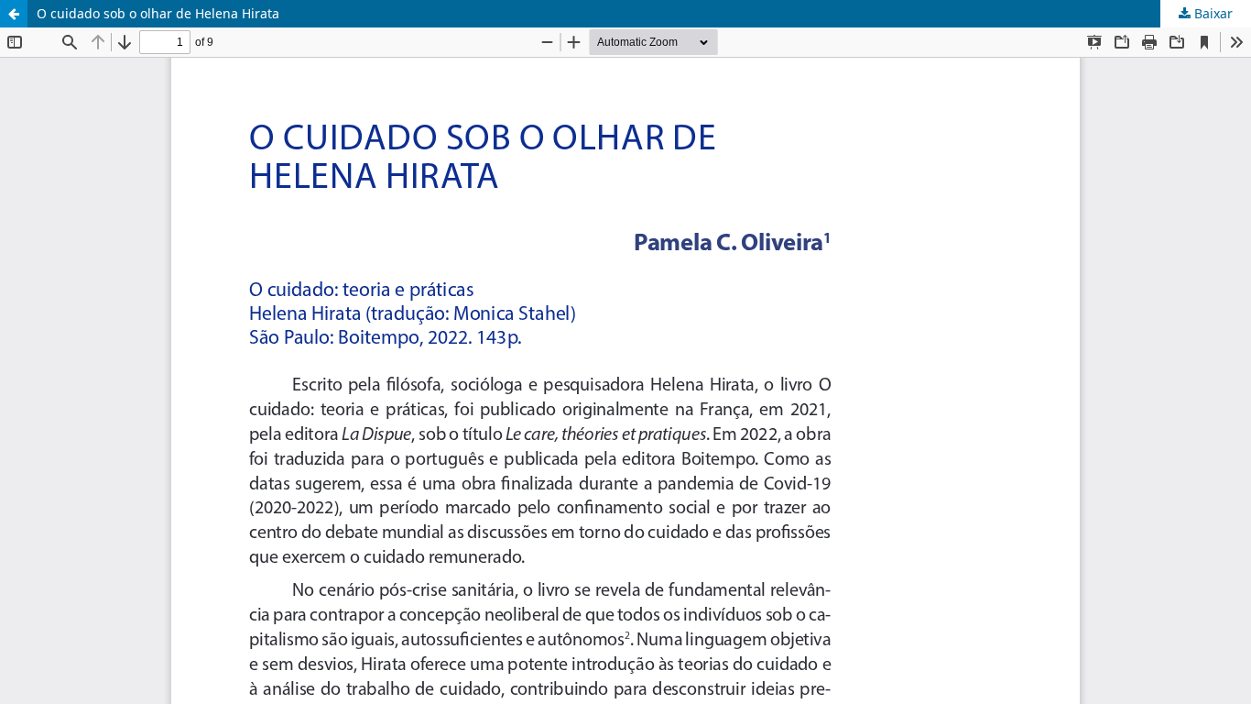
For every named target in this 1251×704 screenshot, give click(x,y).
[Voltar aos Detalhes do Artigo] (13, 14)
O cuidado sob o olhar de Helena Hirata (158, 13)
